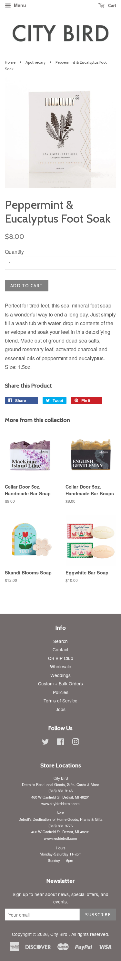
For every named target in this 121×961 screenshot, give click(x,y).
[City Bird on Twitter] (45, 742)
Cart (111, 5)
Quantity (14, 251)
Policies (60, 692)
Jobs (61, 709)
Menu (19, 5)
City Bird (59, 934)
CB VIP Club (60, 658)
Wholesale (60, 666)
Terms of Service (60, 700)
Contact (60, 649)
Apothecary (35, 62)
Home (10, 62)
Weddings (60, 675)
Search (60, 641)
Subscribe (98, 914)
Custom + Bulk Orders (60, 683)
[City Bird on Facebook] (60, 742)
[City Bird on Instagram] (75, 742)
